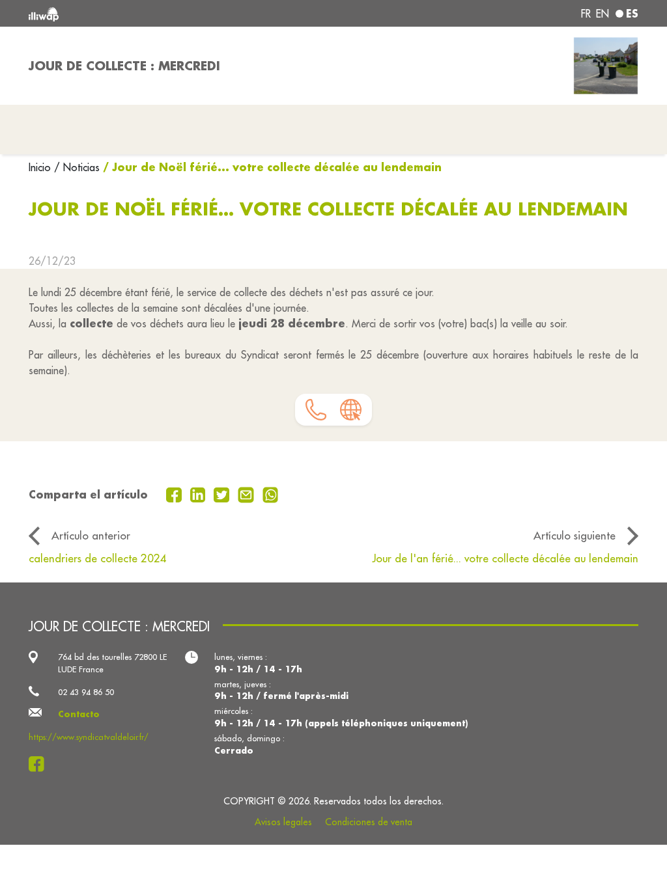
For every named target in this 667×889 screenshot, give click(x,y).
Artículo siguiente (574, 535)
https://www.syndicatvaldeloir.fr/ (89, 737)
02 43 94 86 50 (86, 692)
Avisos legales (283, 822)
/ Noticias (77, 167)
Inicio (41, 167)
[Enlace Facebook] (40, 764)
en (602, 13)
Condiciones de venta (368, 822)
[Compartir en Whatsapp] (270, 493)
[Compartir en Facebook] (175, 493)
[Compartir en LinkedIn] (200, 493)
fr (586, 13)
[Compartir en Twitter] (223, 493)
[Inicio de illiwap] (151, 13)
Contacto (79, 714)
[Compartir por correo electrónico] (247, 493)
